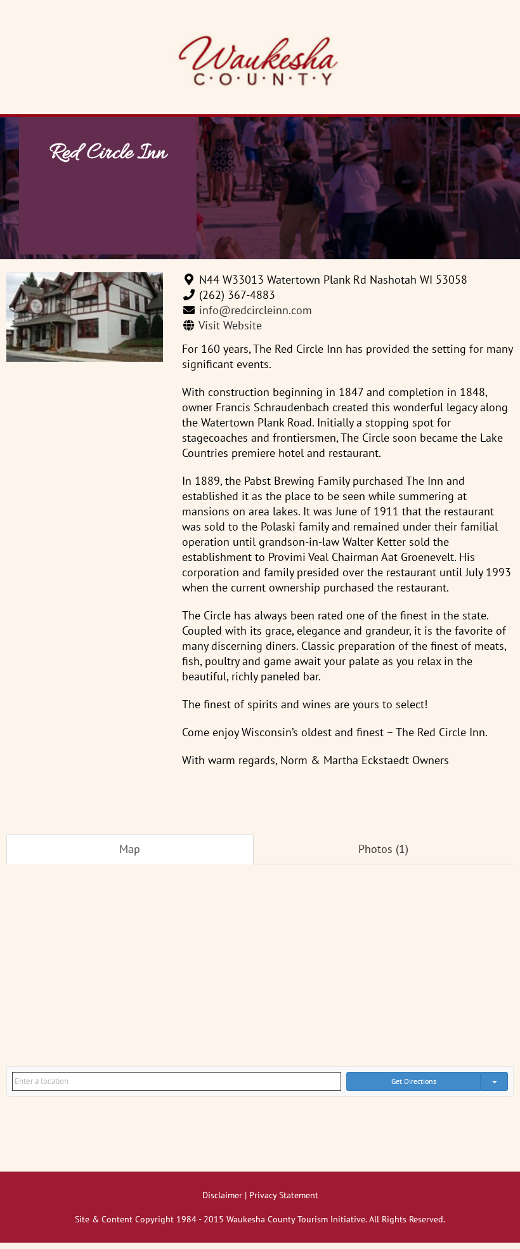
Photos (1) (383, 849)
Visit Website (230, 325)
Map (129, 849)
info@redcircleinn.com (255, 310)
